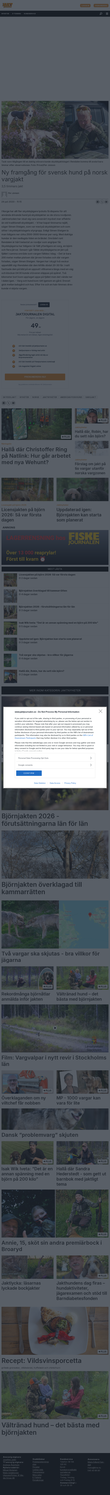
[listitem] (55, 758)
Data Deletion (40, 783)
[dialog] (55, 747)
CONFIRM (29, 773)
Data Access (55, 783)
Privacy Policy (70, 783)
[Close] (101, 712)
